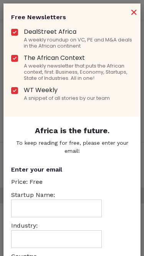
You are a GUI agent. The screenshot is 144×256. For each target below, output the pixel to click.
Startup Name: (33, 194)
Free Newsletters (38, 17)
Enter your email (36, 169)
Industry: (24, 225)
